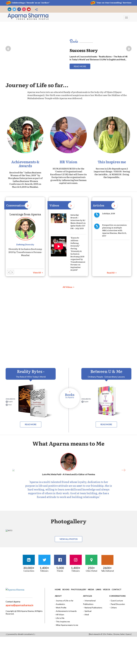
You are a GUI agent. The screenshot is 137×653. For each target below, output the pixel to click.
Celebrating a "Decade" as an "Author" (31, 2)
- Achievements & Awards (66, 611)
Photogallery (78, 589)
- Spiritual (87, 611)
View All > (38, 272)
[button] (8, 48)
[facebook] (19, 9)
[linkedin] (9, 9)
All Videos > (68, 287)
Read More (104, 66)
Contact (116, 589)
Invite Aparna (94, 340)
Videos (106, 589)
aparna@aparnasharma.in (19, 605)
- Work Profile (60, 607)
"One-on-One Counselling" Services (113, 2)
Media (91, 589)
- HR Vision (59, 614)
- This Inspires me (62, 621)
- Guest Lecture (116, 600)
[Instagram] (24, 9)
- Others (113, 607)
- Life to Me (59, 618)
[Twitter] (14, 9)
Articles (87, 596)
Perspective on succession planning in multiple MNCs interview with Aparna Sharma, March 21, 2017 (114, 215)
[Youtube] (29, 9)
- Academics (60, 604)
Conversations (117, 596)
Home (58, 589)
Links (98, 589)
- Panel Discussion (117, 604)
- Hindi (86, 614)
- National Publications (92, 607)
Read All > (112, 272)
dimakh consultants (25, 634)
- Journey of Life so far (64, 600)
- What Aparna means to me (66, 625)
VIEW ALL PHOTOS (68, 539)
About (58, 596)
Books (65, 589)
